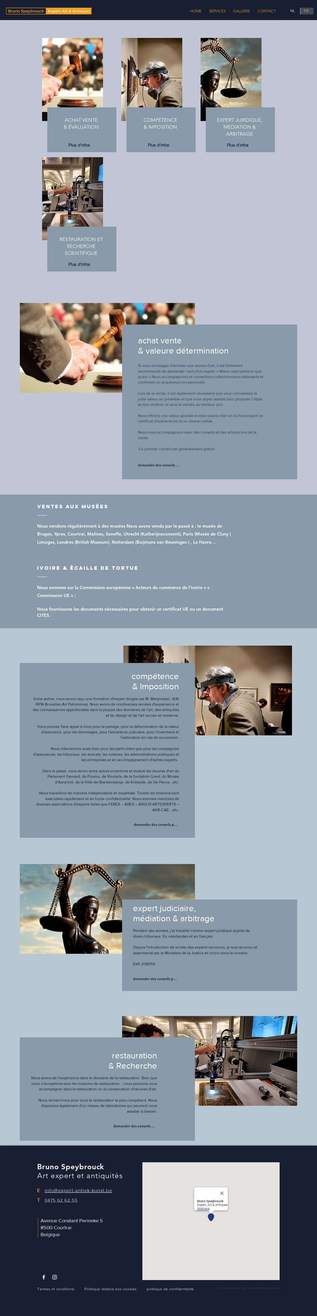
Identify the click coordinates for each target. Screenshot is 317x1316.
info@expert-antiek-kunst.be (78, 1190)
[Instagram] (55, 1277)
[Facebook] (44, 1277)
